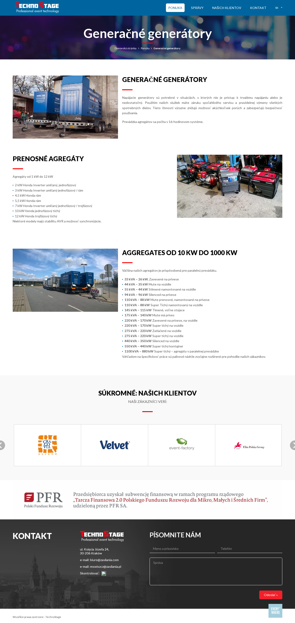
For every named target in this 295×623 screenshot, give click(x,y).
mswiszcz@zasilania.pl (105, 566)
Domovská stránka (125, 48)
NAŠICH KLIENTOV (226, 8)
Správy (197, 8)
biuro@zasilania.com (104, 560)
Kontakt (258, 8)
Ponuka (175, 8)
